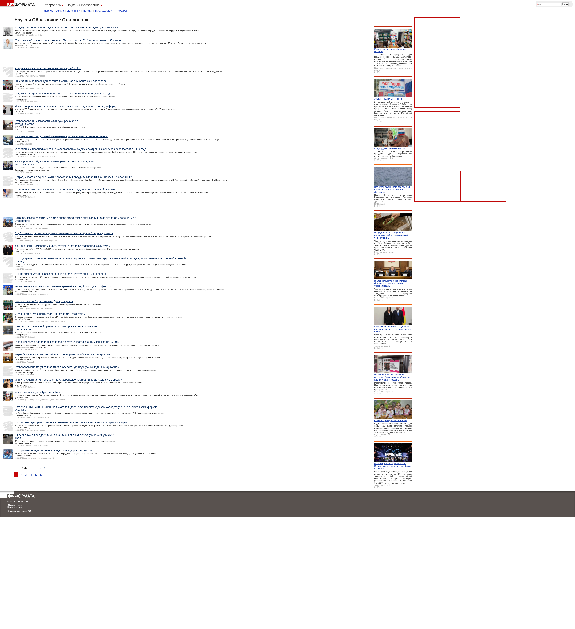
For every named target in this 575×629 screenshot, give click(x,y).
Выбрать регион (14, 507)
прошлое (39, 468)
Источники (73, 10)
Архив (60, 10)
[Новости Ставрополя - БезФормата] (18, 3)
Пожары (121, 10)
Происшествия (104, 10)
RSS (29, 511)
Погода (87, 10)
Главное (48, 10)
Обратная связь (14, 505)
